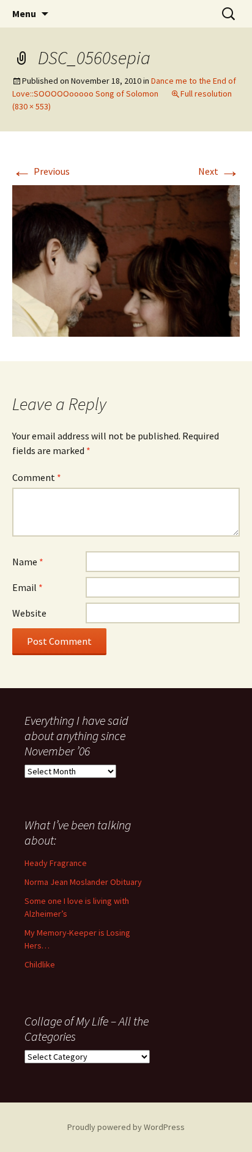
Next (219, 171)
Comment (36, 477)
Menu (24, 13)
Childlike (39, 964)
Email (27, 587)
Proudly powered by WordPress (126, 1126)
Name (27, 562)
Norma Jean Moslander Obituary (83, 881)
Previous (41, 171)
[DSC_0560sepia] (126, 260)
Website (29, 613)
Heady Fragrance (55, 862)
